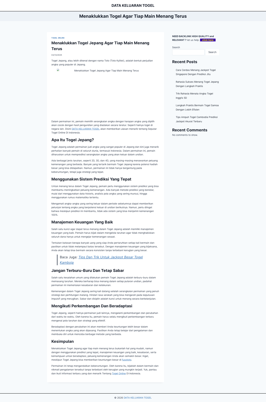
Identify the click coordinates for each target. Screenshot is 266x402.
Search (176, 47)
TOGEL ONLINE (57, 38)
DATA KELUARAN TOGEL (138, 397)
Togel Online (119, 373)
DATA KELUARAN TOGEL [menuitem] (86, 128)
